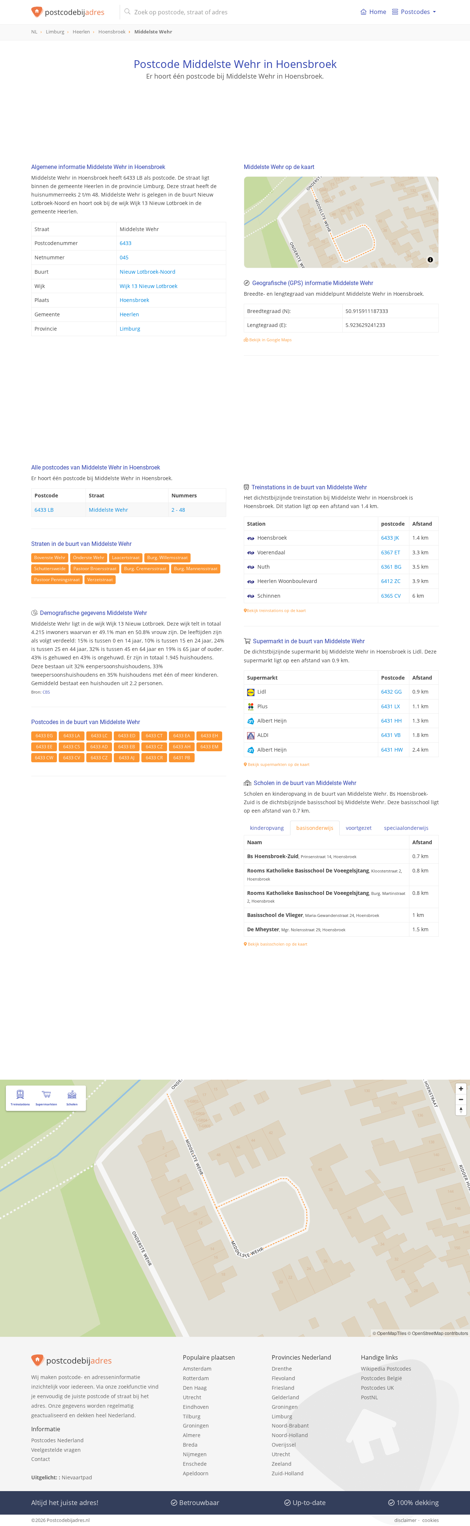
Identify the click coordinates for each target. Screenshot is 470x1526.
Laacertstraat (126, 557)
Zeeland (282, 1463)
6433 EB (126, 747)
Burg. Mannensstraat (195, 568)
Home (377, 12)
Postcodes (415, 12)
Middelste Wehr (108, 509)
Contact (40, 1458)
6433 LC (99, 736)
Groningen (196, 1425)
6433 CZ (154, 747)
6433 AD (99, 747)
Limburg (130, 328)
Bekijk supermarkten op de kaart (278, 764)
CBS (46, 692)
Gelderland (285, 1397)
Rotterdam (196, 1378)
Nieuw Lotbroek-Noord (148, 271)
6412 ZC (391, 580)
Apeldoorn (196, 1473)
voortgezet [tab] (359, 827)
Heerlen (129, 314)
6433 (125, 243)
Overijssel (284, 1444)
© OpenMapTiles (389, 1333)
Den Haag (195, 1387)
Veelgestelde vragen (56, 1449)
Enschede (195, 1463)
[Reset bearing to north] (461, 1110)
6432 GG (391, 691)
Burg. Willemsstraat (167, 557)
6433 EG (44, 736)
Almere (191, 1435)
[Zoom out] (461, 1099)
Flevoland (283, 1378)
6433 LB (44, 509)
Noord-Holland (290, 1435)
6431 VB (391, 734)
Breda (190, 1444)
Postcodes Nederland (57, 1440)
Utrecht (192, 1397)
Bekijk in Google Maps (270, 339)
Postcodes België (381, 1378)
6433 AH (182, 747)
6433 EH (209, 736)
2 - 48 (178, 509)
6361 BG (391, 566)
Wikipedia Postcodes (386, 1368)
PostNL (369, 1397)
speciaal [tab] (406, 827)
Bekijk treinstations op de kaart (276, 610)
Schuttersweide (50, 568)
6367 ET (390, 552)
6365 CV (391, 595)
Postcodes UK (377, 1387)
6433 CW (44, 758)
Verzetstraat (100, 579)
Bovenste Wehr (49, 557)
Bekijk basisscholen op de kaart (277, 944)
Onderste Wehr (88, 557)
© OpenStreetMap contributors (438, 1333)
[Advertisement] (235, 113)
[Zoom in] (461, 1088)
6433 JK (390, 537)
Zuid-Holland (288, 1473)
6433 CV (71, 758)
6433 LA (72, 736)
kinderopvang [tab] (267, 827)
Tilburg (191, 1416)
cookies (430, 1520)
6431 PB (181, 758)
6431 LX (390, 706)
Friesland (283, 1387)
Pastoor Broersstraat (94, 568)
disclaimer (405, 1520)
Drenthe (282, 1368)
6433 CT (154, 736)
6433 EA (181, 736)
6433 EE (44, 747)
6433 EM (209, 747)
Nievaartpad (77, 1477)
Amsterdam (197, 1368)
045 (124, 257)
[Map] (341, 222)
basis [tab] (314, 827)
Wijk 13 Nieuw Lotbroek (148, 285)
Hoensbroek (134, 299)
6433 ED (126, 736)
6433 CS (71, 747)
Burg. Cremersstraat (145, 568)
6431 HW (392, 749)
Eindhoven (196, 1406)
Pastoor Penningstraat (57, 579)
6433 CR (154, 758)
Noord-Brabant (290, 1425)
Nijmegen (195, 1454)
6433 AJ (126, 758)
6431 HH (391, 720)
